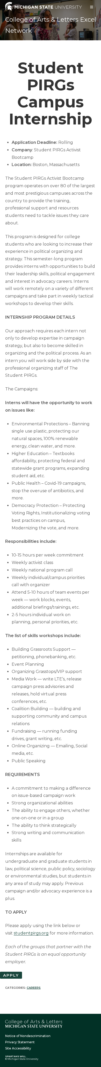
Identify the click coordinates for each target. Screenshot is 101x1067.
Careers (34, 988)
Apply (11, 975)
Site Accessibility (18, 1048)
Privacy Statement (20, 1042)
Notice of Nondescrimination (28, 1036)
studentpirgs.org (31, 933)
